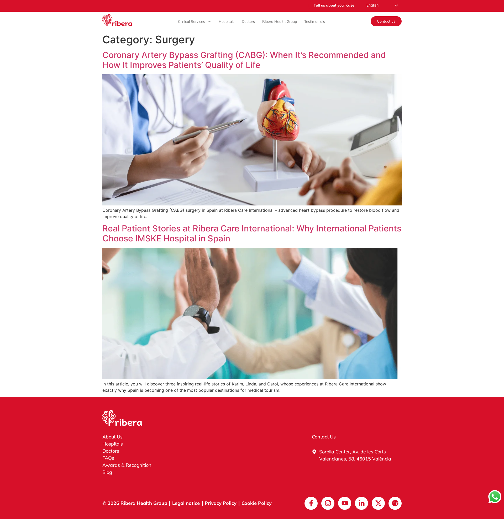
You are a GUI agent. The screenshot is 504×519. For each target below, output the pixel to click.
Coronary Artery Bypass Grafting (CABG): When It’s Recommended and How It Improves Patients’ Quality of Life (244, 60)
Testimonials (314, 21)
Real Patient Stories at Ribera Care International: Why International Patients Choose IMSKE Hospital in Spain (251, 233)
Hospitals (226, 21)
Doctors (248, 21)
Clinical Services (191, 21)
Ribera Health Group (279, 21)
